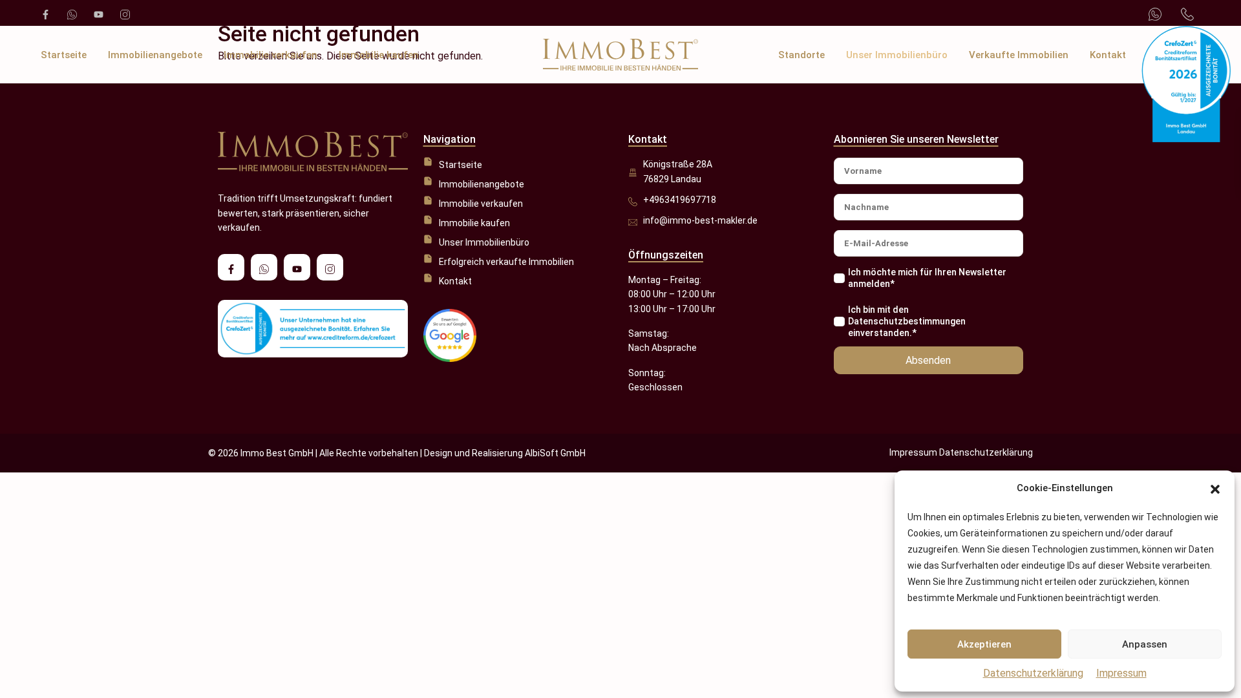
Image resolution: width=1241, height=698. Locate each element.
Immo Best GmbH (276, 453)
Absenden (928, 360)
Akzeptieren (984, 644)
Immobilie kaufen (379, 55)
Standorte (801, 55)
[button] (1215, 488)
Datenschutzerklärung (1033, 673)
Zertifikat (1169, 55)
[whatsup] (71, 13)
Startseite (64, 55)
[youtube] (97, 13)
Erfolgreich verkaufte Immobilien (506, 262)
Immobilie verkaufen (270, 55)
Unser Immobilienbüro (897, 55)
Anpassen (1144, 644)
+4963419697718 (679, 200)
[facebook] (44, 13)
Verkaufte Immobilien (1018, 55)
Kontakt (1108, 55)
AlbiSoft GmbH (555, 453)
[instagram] (124, 13)
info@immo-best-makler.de (700, 220)
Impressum (1121, 673)
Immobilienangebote (155, 55)
